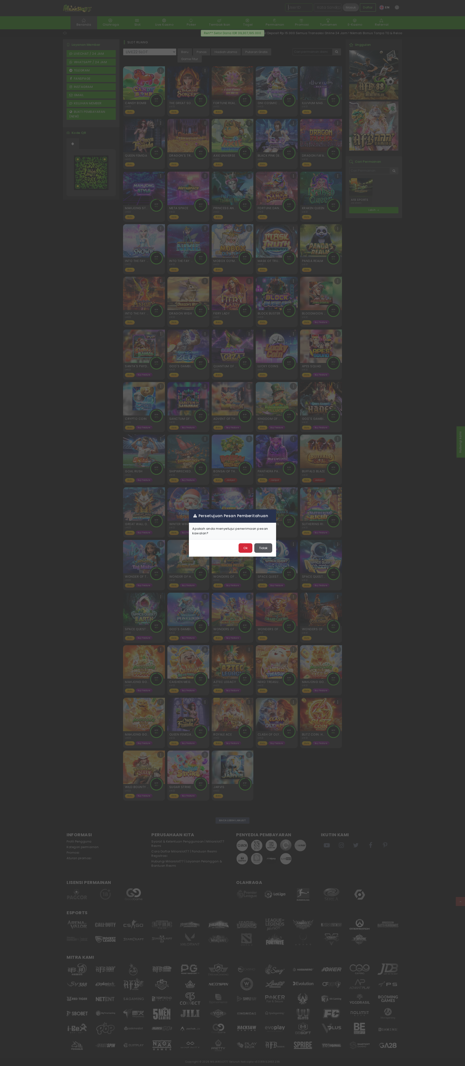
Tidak (263, 548)
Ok (245, 548)
